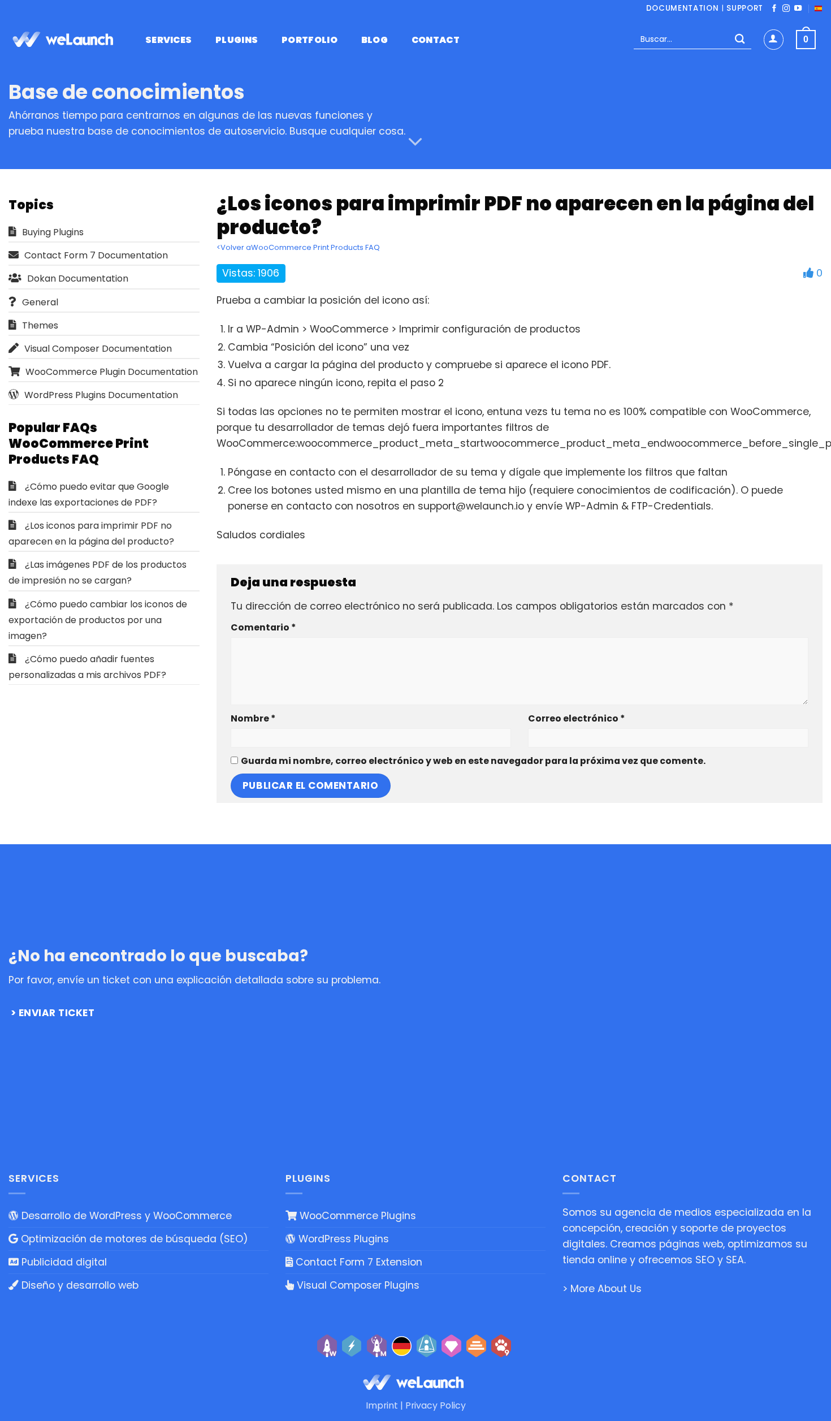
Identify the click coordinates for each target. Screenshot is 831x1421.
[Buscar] (739, 39)
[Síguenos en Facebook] (774, 9)
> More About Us (602, 1288)
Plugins (236, 40)
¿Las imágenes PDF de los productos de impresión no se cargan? (97, 572)
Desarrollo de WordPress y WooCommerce (125, 1216)
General (40, 302)
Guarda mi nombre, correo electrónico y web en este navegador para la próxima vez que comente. (473, 760)
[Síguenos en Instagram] (786, 9)
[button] (774, 39)
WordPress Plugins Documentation (101, 394)
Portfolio (309, 40)
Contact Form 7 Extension (357, 1262)
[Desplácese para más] (415, 142)
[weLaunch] (65, 39)
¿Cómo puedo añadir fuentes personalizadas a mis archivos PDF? (87, 667)
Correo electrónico (576, 718)
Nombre (253, 718)
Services (168, 40)
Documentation (682, 8)
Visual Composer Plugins (356, 1285)
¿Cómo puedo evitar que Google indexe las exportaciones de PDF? (88, 494)
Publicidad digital (63, 1262)
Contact (436, 40)
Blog (374, 40)
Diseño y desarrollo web (78, 1285)
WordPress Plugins (342, 1239)
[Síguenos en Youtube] (798, 9)
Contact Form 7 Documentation (96, 255)
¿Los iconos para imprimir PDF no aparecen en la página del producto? (91, 533)
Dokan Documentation (77, 278)
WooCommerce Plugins (356, 1216)
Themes (40, 325)
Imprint (382, 1405)
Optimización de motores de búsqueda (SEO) (133, 1239)
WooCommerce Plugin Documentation (111, 371)
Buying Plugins (53, 232)
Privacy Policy (435, 1405)
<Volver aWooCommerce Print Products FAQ (298, 247)
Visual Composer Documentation (98, 348)
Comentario (263, 627)
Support (744, 8)
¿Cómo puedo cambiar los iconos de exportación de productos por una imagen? (97, 620)
